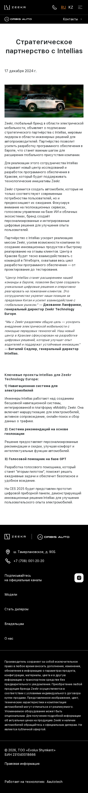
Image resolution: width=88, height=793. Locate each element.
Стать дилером (16, 609)
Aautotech (54, 782)
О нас (9, 638)
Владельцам (14, 624)
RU (63, 7)
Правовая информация (22, 763)
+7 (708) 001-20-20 (29, 561)
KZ (70, 7)
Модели (11, 594)
